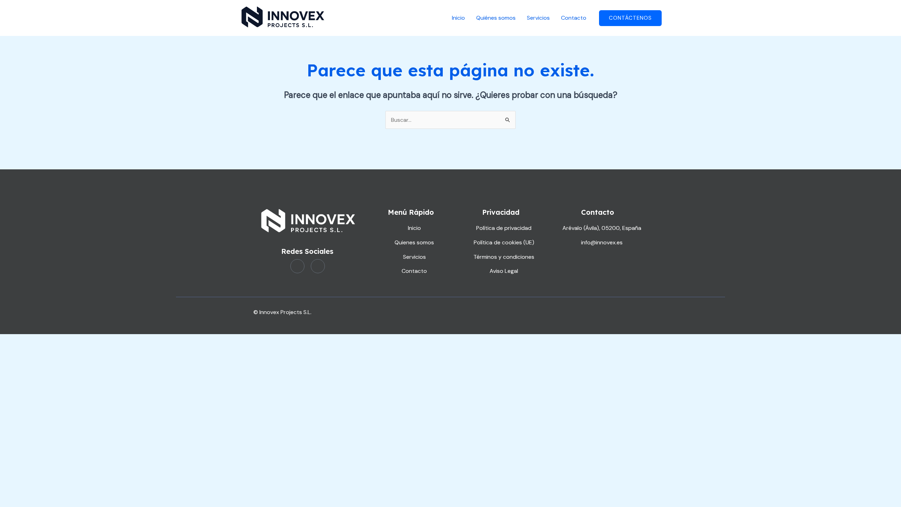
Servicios (538, 17)
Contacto (573, 17)
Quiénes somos (496, 17)
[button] (630, 18)
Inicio (458, 17)
